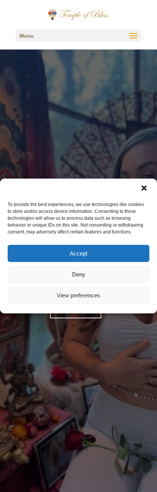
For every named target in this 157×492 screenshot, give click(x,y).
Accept (78, 253)
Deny (78, 274)
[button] (144, 188)
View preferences (78, 295)
